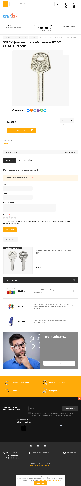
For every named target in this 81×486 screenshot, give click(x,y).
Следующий (69, 152)
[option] (40, 78)
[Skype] (44, 110)
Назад (11, 239)
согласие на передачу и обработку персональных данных (33, 221)
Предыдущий (13, 152)
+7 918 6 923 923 (44, 28)
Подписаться (70, 408)
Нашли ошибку (25, 160)
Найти (50, 4)
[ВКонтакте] (28, 110)
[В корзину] (73, 291)
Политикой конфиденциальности (50, 480)
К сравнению (66, 52)
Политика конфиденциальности (40, 466)
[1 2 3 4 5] (40, 217)
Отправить (10, 229)
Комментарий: (9, 202)
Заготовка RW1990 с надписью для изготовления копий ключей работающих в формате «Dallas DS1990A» (51, 306)
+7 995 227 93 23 (44, 25)
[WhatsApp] (41, 110)
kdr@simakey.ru (72, 453)
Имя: (5, 185)
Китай (5, 143)
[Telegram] (34, 110)
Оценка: (6, 215)
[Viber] (38, 110)
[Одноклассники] (31, 110)
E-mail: (5, 194)
